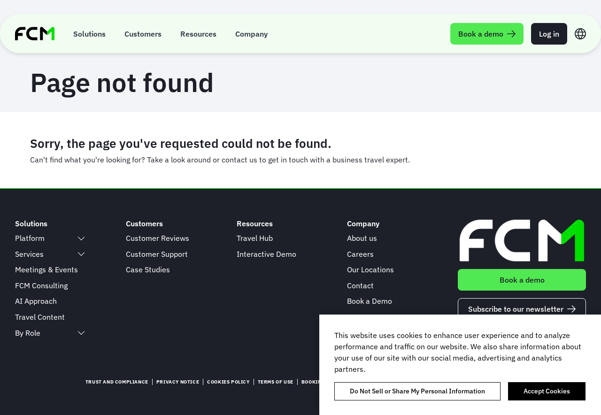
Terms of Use (275, 382)
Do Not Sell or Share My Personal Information (417, 391)
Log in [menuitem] (549, 33)
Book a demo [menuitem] (480, 33)
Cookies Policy (228, 382)
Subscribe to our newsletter (515, 309)
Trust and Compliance (116, 382)
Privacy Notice (177, 382)
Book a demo (522, 279)
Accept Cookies (547, 391)
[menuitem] (89, 33)
